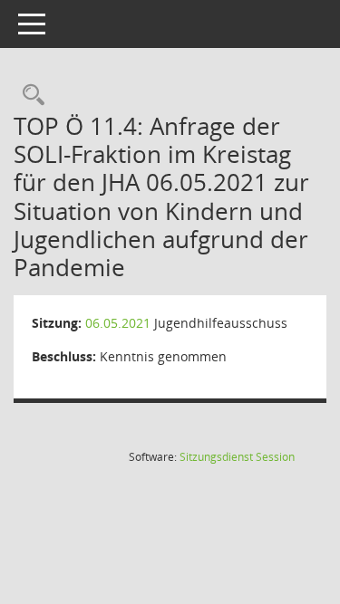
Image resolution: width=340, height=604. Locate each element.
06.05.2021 (118, 322)
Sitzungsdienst (237, 457)
